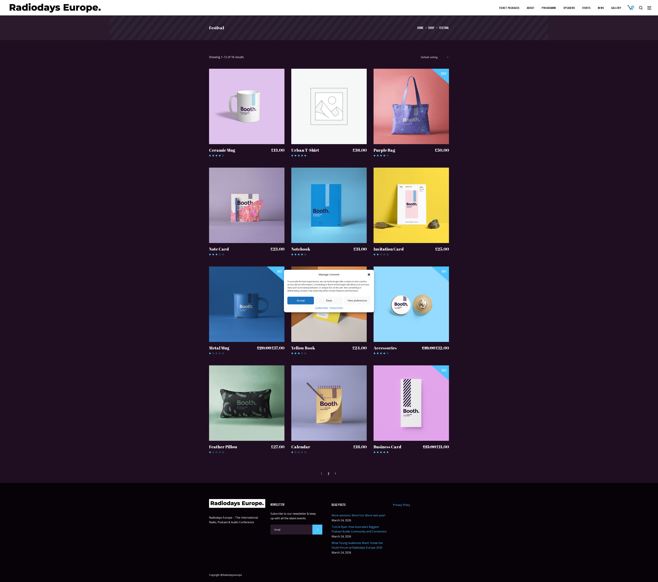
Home (420, 28)
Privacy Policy (336, 307)
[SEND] (317, 530)
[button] (369, 274)
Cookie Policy (321, 307)
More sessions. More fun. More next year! (358, 515)
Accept (301, 300)
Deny (329, 300)
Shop (431, 28)
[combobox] (433, 58)
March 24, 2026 (341, 520)
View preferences (357, 300)
